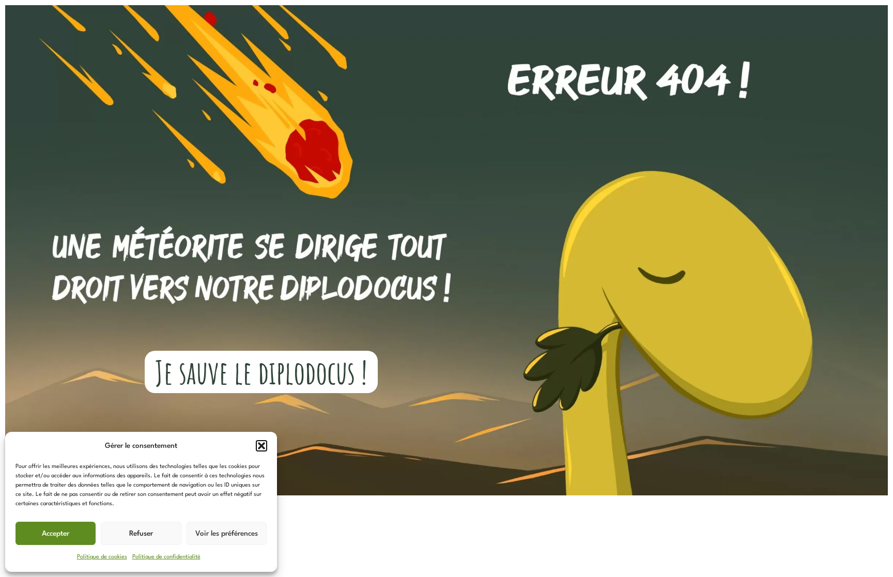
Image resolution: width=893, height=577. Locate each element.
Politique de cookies (102, 557)
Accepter (55, 533)
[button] (261, 446)
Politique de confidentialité (166, 557)
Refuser (141, 533)
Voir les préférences (226, 533)
